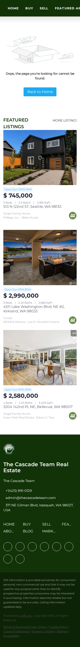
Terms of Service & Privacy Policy (25, 626)
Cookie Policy (58, 626)
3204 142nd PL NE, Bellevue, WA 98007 (37, 407)
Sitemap (62, 631)
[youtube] (68, 546)
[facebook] (7, 546)
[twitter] (32, 546)
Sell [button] (44, 8)
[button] (10, 526)
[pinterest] (7, 558)
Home (13, 8)
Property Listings (43, 631)
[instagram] (56, 546)
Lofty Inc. (26, 615)
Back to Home (40, 92)
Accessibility (11, 635)
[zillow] (44, 546)
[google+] (20, 558)
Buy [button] (29, 8)
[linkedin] (20, 546)
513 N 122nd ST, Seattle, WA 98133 (32, 206)
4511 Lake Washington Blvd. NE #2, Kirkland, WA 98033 (33, 309)
